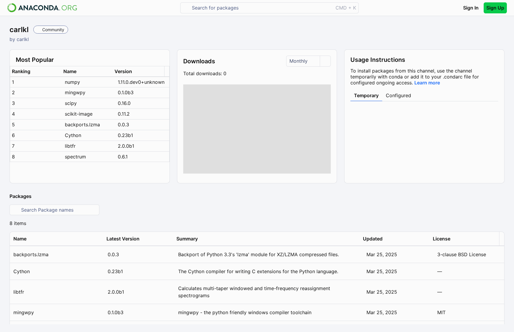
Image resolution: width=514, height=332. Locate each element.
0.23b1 (125, 135)
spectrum (75, 157)
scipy (71, 103)
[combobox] (261, 8)
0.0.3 (123, 125)
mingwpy (75, 92)
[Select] (325, 61)
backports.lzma (82, 125)
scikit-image (79, 114)
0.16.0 (124, 103)
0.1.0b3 (126, 92)
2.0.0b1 (126, 146)
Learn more (427, 83)
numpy (72, 82)
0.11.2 (124, 114)
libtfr (70, 146)
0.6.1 (123, 157)
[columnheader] (36, 71)
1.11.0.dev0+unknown (141, 82)
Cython (73, 135)
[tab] (366, 95)
